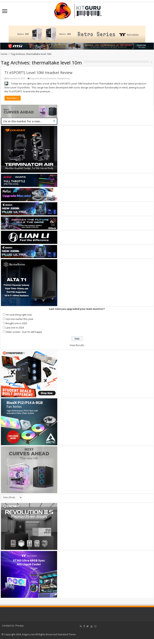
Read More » (12, 98)
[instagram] (95, 626)
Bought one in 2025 (16, 323)
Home (4, 54)
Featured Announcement (43, 78)
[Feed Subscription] (151, 62)
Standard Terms (66, 634)
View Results (77, 345)
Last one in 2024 (15, 327)
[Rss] (80, 626)
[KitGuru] (77, 9)
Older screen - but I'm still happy (24, 332)
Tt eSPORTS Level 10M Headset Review (38, 72)
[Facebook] (84, 626)
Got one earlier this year (19, 319)
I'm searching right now (19, 314)
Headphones (63, 78)
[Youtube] (91, 626)
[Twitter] (87, 626)
